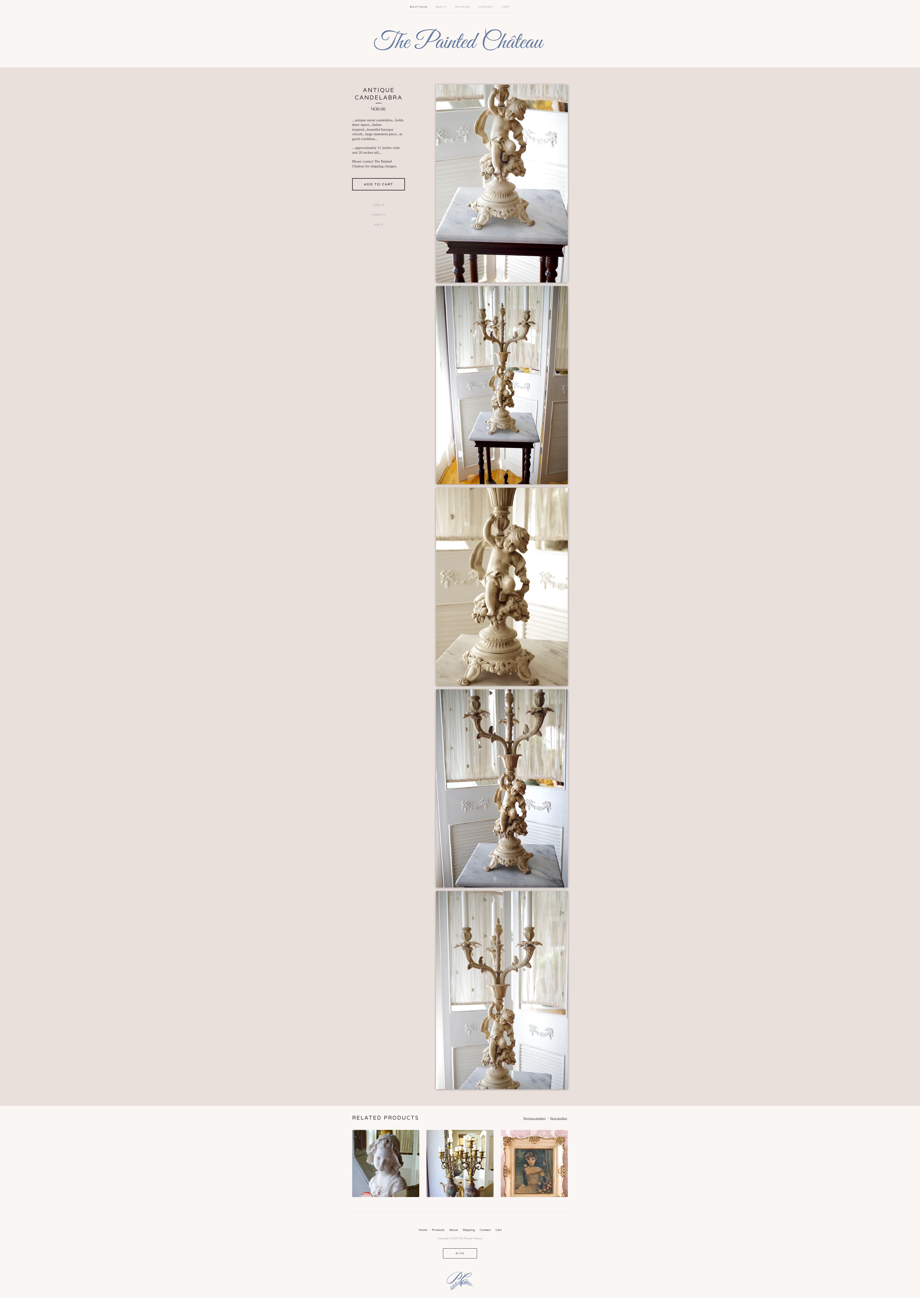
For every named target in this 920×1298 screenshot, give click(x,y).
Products (438, 1230)
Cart (506, 7)
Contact (486, 7)
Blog (460, 1253)
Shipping (462, 7)
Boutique (418, 7)
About (441, 7)
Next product (558, 1118)
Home (423, 1230)
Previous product (534, 1118)
